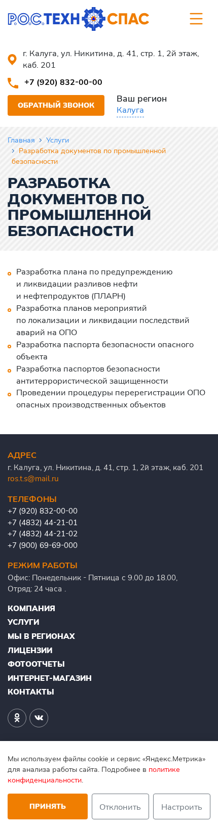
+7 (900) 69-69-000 (43, 545)
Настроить (181, 807)
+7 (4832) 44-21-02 (43, 533)
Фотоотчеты (36, 664)
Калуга (130, 110)
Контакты (31, 692)
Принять (47, 806)
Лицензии (30, 650)
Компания (31, 608)
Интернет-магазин (50, 678)
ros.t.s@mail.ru (33, 478)
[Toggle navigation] (196, 19)
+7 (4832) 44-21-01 (43, 522)
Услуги (57, 140)
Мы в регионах (41, 636)
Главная (21, 140)
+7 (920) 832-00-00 (63, 82)
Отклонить (120, 807)
